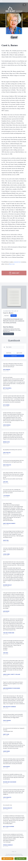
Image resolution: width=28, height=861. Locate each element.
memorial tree (17, 262)
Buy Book (14, 315)
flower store (12, 264)
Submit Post (14, 355)
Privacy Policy (10, 855)
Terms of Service (18, 855)
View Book (6, 315)
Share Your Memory (8, 333)
